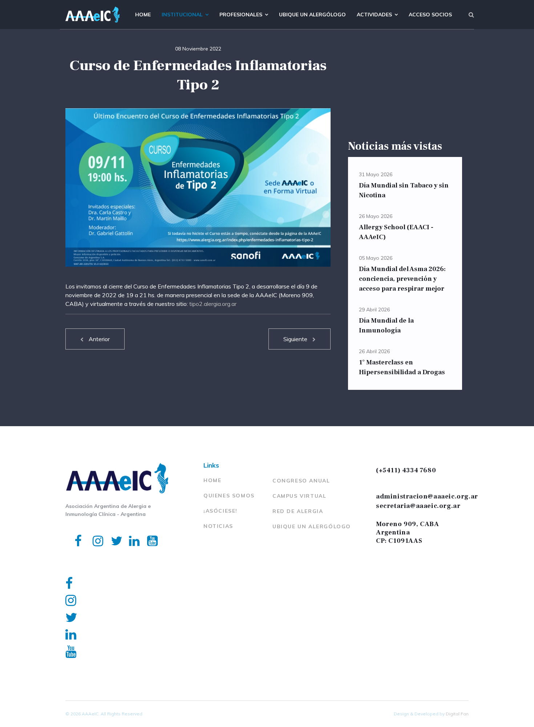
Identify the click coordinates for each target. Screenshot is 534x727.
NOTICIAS (218, 526)
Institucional (182, 14)
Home (143, 14)
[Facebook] (74, 531)
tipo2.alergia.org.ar (212, 303)
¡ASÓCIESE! (220, 511)
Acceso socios (430, 14)
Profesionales (240, 14)
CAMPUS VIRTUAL (299, 496)
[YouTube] (147, 531)
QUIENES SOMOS (229, 495)
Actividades (374, 14)
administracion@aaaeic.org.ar (427, 496)
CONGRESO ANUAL (301, 480)
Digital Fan (457, 713)
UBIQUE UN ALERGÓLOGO (311, 526)
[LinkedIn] (129, 531)
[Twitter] (111, 531)
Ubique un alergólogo (312, 14)
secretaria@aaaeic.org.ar (418, 506)
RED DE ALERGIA (297, 511)
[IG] (92, 531)
